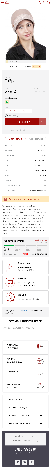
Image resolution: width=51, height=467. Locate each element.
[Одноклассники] (21, 130)
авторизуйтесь (22, 310)
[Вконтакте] (17, 130)
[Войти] (44, 2)
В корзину (24, 121)
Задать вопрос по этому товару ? (24, 199)
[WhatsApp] (24, 130)
